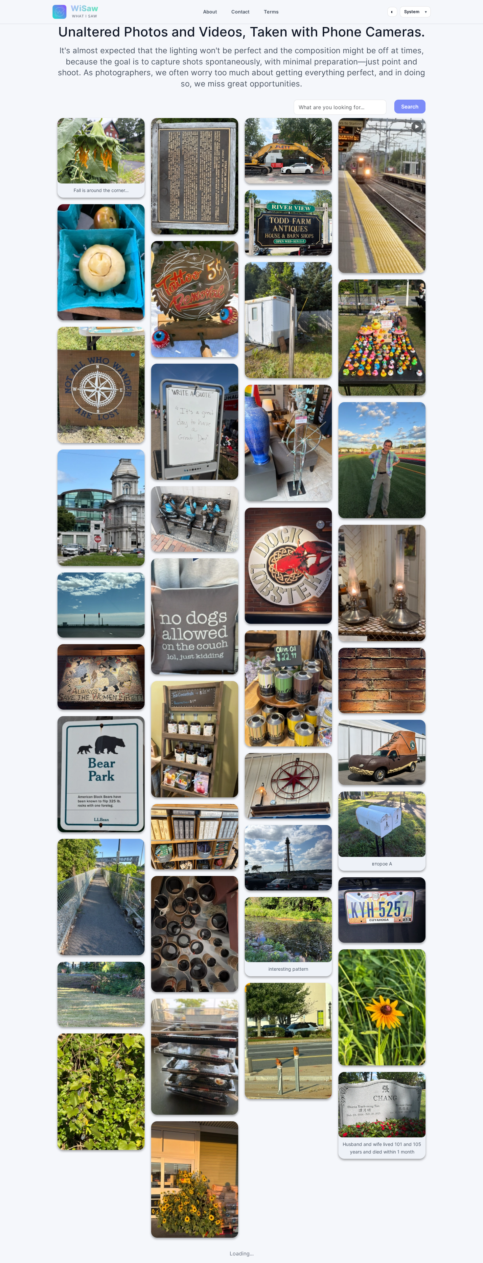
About (210, 11)
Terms (271, 11)
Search (410, 106)
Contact (240, 11)
